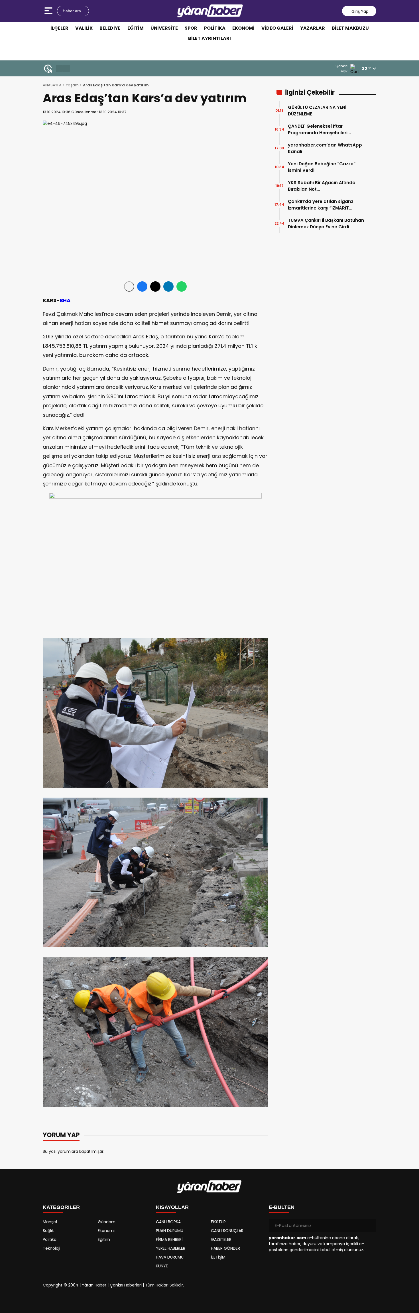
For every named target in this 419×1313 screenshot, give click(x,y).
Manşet (50, 1222)
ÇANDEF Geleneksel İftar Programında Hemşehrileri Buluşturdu (317, 129)
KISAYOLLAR (172, 1207)
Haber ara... (73, 11)
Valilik (84, 28)
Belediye (110, 28)
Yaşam (72, 85)
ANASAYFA (52, 85)
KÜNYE (162, 1266)
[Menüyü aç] (49, 11)
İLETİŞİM (218, 1257)
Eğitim (135, 28)
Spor (191, 28)
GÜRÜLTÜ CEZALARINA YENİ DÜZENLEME (317, 110)
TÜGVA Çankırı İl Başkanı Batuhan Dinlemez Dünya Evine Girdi (326, 223)
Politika (214, 28)
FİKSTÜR (218, 1222)
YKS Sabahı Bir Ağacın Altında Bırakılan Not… (321, 186)
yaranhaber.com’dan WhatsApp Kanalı (325, 148)
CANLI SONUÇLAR (227, 1230)
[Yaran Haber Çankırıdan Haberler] (210, 10)
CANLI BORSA (168, 1222)
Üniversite (164, 28)
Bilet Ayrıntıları (209, 38)
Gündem (106, 1222)
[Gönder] (369, 1225)
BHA (65, 300)
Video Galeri (277, 28)
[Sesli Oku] (129, 286)
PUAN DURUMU (169, 1230)
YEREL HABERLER (170, 1248)
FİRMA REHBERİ (169, 1239)
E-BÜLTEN (281, 1207)
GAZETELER (221, 1239)
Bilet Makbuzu (350, 28)
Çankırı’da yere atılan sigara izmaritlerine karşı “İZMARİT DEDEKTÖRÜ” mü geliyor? (320, 204)
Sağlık (48, 1230)
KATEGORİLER (61, 1207)
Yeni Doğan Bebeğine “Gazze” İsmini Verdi (321, 167)
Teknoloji (51, 1248)
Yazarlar (312, 28)
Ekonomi (243, 28)
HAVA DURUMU (170, 1257)
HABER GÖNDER (225, 1248)
